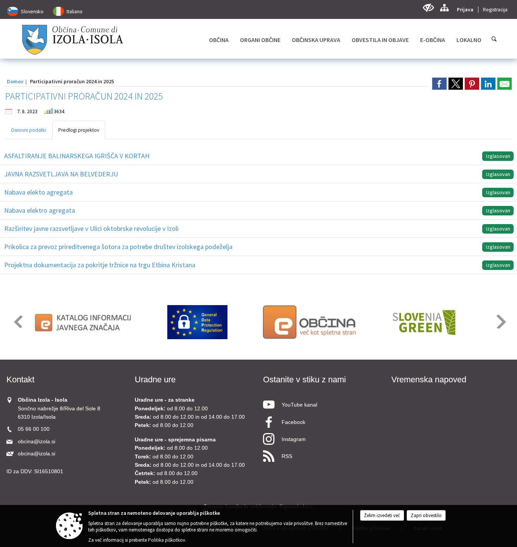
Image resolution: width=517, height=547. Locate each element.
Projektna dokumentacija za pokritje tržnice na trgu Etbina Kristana (99, 264)
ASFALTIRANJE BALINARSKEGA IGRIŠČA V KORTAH (76, 155)
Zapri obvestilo (426, 515)
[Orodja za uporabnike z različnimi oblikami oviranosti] (428, 7)
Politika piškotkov (166, 540)
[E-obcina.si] (310, 322)
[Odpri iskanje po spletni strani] (494, 39)
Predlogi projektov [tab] (78, 130)
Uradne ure (155, 379)
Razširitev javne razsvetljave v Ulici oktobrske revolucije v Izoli (91, 228)
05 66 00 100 (34, 429)
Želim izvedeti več (382, 515)
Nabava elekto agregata (38, 192)
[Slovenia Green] (423, 322)
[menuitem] (218, 39)
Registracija (495, 9)
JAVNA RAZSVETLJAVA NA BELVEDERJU (61, 174)
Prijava (465, 9)
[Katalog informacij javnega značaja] (84, 322)
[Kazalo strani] (444, 7)
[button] (18, 322)
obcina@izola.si (36, 441)
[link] (439, 84)
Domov (15, 81)
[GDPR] (198, 322)
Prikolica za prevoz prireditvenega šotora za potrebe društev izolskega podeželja (118, 246)
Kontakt (20, 379)
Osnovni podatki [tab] (28, 130)
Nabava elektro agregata (39, 210)
